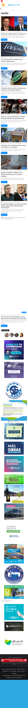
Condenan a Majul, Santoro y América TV (14, 34)
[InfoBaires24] (14, 4)
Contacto (14, 677)
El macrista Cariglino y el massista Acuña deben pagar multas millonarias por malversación (14, 205)
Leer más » (4, 39)
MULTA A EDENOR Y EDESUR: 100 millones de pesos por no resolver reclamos (11, 174)
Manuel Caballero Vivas (6, 57)
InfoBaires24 (4, 86)
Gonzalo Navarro (5, 32)
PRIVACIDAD (8, 677)
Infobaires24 (19, 677)
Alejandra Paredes (5, 114)
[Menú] (0, 9)
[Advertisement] (14, 694)
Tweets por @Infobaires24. (6, 600)
